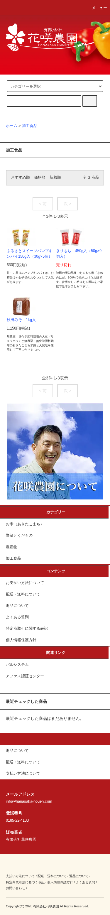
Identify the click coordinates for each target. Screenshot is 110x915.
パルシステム (17, 665)
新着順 (55, 177)
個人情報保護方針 (21, 640)
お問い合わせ (15, 888)
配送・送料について (23, 594)
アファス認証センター (25, 676)
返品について (17, 606)
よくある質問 (17, 617)
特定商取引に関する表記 (27, 629)
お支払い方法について (25, 583)
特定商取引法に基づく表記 (25, 882)
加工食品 (29, 126)
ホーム (11, 126)
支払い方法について (20, 876)
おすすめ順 (20, 177)
